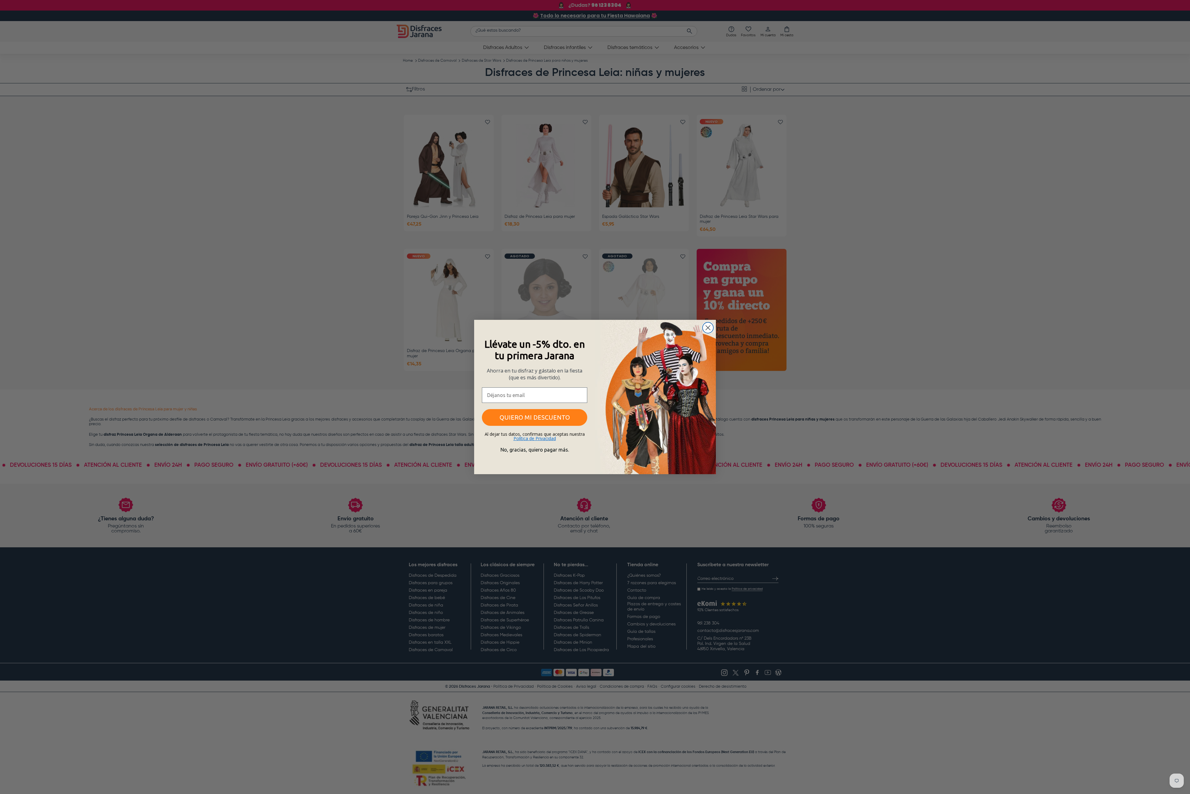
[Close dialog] (708, 327)
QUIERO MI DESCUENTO (535, 417)
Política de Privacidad (534, 438)
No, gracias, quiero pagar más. (534, 449)
